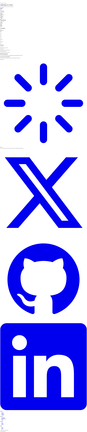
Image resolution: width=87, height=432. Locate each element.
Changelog (3, 414)
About (2, 422)
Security (2, 428)
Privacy (2, 427)
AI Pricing (2, 3)
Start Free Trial (1, 59)
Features (2, 412)
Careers (2, 423)
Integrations (3, 413)
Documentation (3, 417)
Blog (2, 419)
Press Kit (3, 424)
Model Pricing (3, 418)
